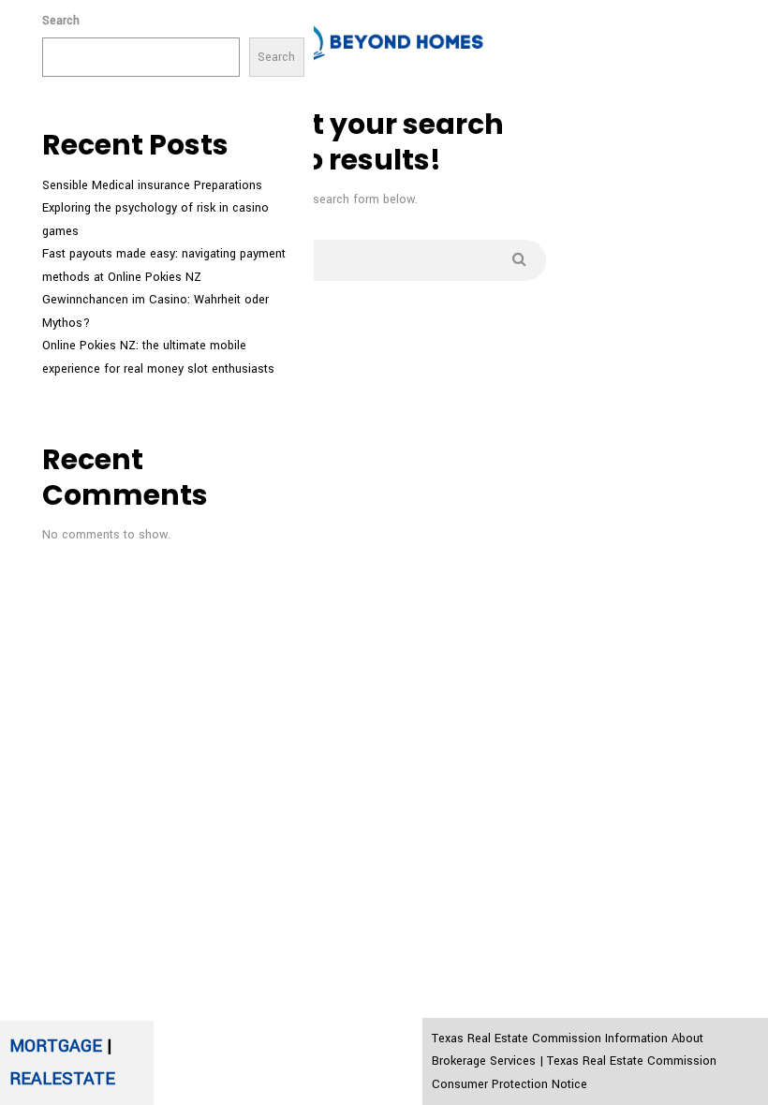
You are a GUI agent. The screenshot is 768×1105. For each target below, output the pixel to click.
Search (61, 20)
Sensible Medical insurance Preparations (152, 185)
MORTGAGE (55, 1046)
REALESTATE (62, 1079)
